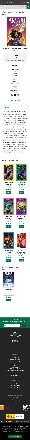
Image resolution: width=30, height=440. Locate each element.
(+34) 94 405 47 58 (15, 357)
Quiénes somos (15, 397)
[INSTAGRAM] (15, 341)
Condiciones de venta (15, 385)
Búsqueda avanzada (22, 6)
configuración (23, 432)
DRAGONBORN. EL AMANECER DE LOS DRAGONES (21, 251)
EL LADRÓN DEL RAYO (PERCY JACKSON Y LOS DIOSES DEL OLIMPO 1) (21, 183)
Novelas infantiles (19, 11)
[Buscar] (28, 7)
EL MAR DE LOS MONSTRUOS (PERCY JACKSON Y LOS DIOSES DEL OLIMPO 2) (9, 217)
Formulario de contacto (15, 361)
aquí (11, 432)
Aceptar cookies (15, 436)
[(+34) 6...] (17, 341)
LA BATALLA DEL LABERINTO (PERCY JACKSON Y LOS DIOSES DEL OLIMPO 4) (21, 217)
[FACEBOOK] (13, 341)
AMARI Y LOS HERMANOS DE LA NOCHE (8, 290)
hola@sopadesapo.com (15, 359)
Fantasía (4, 12)
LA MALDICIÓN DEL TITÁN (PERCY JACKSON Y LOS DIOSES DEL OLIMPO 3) (8, 183)
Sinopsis (6, 107)
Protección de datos (15, 387)
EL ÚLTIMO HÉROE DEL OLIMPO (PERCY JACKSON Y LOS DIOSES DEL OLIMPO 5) (9, 251)
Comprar (8, 192)
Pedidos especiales (15, 400)
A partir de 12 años (8, 11)
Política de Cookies (15, 389)
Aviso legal (15, 383)
